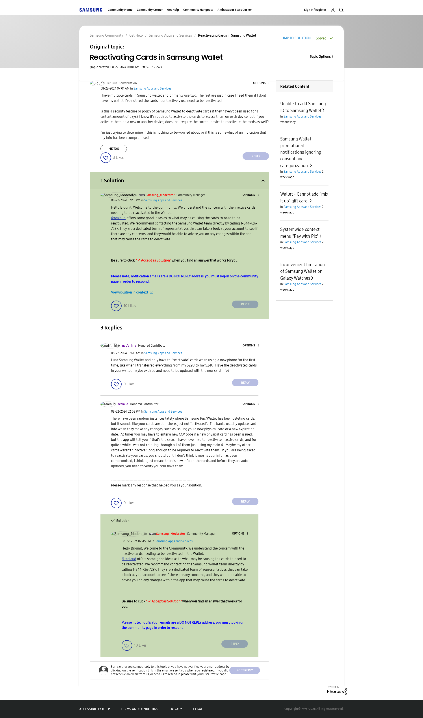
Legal (198, 709)
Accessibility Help (94, 709)
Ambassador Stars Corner (234, 10)
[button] (261, 83)
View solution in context (129, 292)
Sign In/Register (315, 10)
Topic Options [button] (320, 56)
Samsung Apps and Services (170, 35)
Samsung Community (106, 35)
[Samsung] (90, 10)
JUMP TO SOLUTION (295, 38)
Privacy (175, 709)
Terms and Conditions (139, 709)
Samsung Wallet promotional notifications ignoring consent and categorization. (300, 152)
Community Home (120, 10)
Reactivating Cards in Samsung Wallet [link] (227, 35)
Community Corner (150, 10)
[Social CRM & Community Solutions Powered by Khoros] (337, 690)
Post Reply (245, 670)
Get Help (173, 10)
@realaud (118, 218)
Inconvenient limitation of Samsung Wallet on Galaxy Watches (302, 271)
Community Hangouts (198, 10)
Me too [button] (113, 149)
